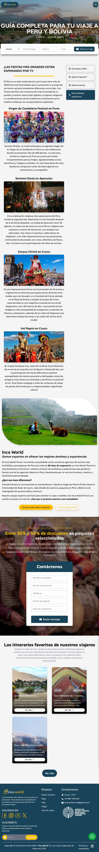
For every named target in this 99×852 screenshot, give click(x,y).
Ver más (28, 710)
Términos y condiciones (83, 847)
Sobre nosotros (48, 795)
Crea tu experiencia (67, 507)
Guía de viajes (55, 37)
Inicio (41, 37)
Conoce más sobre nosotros (36, 507)
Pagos (44, 806)
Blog (44, 798)
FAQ (43, 802)
